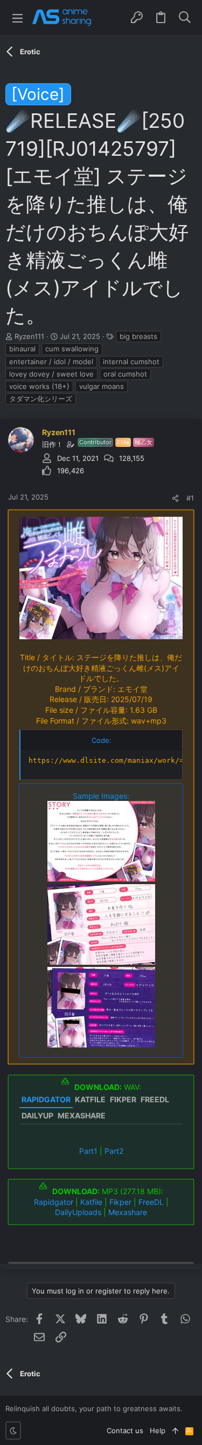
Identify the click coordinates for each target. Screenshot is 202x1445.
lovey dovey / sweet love (51, 374)
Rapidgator (53, 1201)
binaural (22, 348)
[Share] (175, 498)
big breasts (138, 336)
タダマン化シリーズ (40, 398)
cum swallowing (72, 348)
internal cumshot (131, 361)
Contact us (125, 1430)
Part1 (88, 1150)
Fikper (120, 1201)
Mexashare (127, 1212)
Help (157, 1430)
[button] (17, 17)
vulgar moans (101, 386)
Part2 (114, 1150)
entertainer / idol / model (51, 361)
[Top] (175, 1430)
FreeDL (151, 1201)
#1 (190, 498)
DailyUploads (78, 1212)
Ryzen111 (29, 336)
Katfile (91, 1201)
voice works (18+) (39, 386)
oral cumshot (125, 374)
